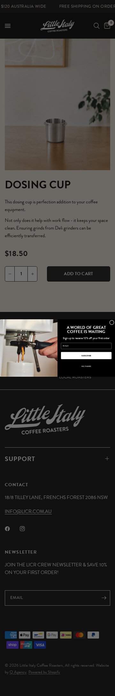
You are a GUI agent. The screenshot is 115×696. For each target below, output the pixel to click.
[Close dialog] (112, 323)
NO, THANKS (86, 366)
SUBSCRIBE (86, 355)
